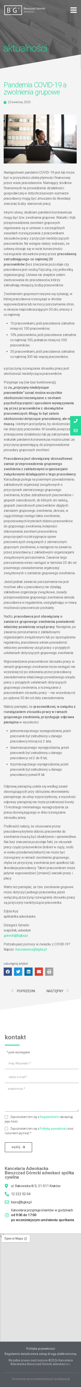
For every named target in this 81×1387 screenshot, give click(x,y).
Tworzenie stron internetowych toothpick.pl (40, 1379)
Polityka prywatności (40, 1348)
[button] (73, 10)
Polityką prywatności (53, 1128)
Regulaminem (49, 1117)
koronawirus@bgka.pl (31, 949)
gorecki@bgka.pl (16, 935)
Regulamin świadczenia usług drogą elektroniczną (40, 1354)
